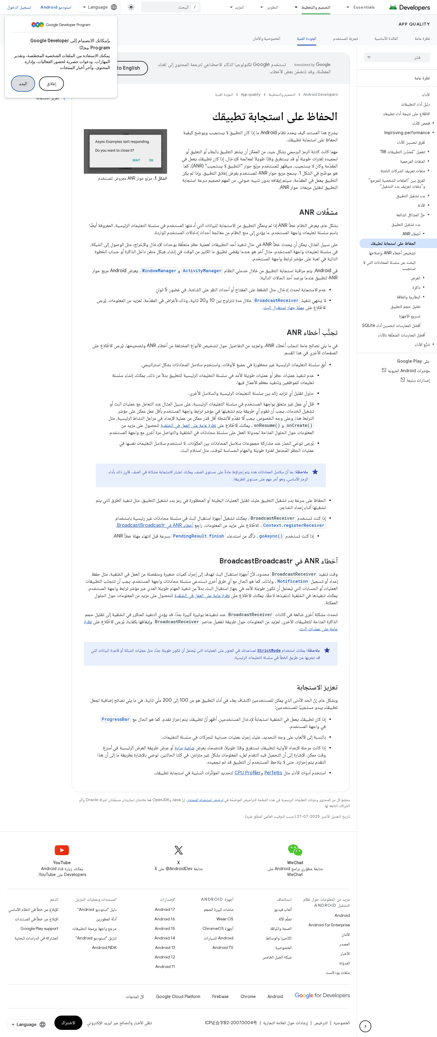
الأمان (346, 934)
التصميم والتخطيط (315, 7)
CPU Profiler (248, 773)
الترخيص (321, 1022)
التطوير (272, 7)
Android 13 (165, 947)
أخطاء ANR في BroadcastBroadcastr (155, 525)
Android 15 (165, 928)
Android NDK (104, 947)
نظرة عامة (422, 38)
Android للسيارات (218, 938)
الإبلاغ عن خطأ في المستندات (36, 919)
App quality (414, 24)
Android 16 (164, 919)
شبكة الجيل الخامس (277, 957)
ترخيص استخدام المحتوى (205, 799)
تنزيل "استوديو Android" (96, 938)
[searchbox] (397, 57)
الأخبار (345, 953)
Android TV (222, 947)
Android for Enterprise (329, 925)
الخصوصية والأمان (266, 38)
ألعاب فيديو (283, 909)
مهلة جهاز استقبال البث (284, 308)
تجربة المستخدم (345, 38)
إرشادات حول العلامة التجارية (285, 1022)
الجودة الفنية (306, 38)
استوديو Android (55, 7)
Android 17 (165, 909)
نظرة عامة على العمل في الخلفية (188, 425)
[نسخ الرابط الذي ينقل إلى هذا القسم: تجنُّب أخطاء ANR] (281, 333)
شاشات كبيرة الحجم (218, 909)
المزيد (239, 7)
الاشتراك (68, 1023)
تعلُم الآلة (285, 919)
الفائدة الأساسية (386, 38)
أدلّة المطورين (106, 919)
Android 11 (165, 966)
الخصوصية (283, 947)
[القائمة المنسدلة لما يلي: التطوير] (259, 7)
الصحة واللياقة (281, 928)
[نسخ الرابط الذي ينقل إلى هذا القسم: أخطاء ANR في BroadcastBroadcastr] (213, 561)
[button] (398, 123)
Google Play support (39, 928)
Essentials (364, 7)
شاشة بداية (184, 748)
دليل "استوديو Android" (97, 909)
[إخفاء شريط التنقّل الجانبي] (365, 1026)
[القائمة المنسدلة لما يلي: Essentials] (345, 7)
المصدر (344, 944)
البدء (23, 84)
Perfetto (273, 773)
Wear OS (224, 919)
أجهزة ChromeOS (217, 928)
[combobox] (171, 7)
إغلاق (51, 84)
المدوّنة (344, 963)
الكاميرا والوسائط (279, 938)
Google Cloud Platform (178, 996)
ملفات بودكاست (338, 972)
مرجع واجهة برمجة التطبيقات (94, 928)
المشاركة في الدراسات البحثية (36, 938)
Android (342, 915)
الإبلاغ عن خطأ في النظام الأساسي (33, 909)
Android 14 (164, 938)
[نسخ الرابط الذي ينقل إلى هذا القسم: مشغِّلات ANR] (293, 213)
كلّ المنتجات (135, 996)
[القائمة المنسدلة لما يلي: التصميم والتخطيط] (293, 7)
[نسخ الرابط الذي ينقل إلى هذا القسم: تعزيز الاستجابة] (291, 687)
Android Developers (320, 94)
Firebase (220, 996)
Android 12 (165, 957)
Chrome (248, 996)
